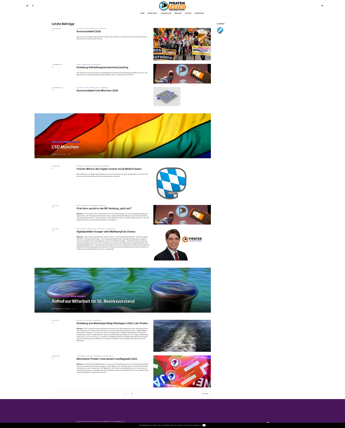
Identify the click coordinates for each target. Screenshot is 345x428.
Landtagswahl (111, 228)
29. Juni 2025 (62, 154)
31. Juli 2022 (55, 205)
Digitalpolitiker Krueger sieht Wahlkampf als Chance (106, 231)
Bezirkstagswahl (82, 228)
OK (204, 425)
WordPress (107, 421)
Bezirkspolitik (93, 28)
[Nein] (343, 425)
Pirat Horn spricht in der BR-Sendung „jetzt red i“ (104, 208)
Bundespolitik (92, 228)
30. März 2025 (56, 166)
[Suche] (33, 5)
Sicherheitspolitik (108, 356)
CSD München (65, 147)
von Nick (54, 154)
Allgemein (80, 28)
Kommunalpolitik (87, 64)
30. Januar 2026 (56, 28)
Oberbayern (97, 64)
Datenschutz (103, 28)
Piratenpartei (75, 142)
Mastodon (322, 6)
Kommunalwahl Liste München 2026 (97, 90)
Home (142, 13)
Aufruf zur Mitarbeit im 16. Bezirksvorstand (93, 301)
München (178, 13)
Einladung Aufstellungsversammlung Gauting (102, 67)
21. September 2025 (57, 87)
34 (132, 394)
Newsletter (106, 166)
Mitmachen (152, 13)
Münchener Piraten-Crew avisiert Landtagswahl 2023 (107, 358)
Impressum (199, 13)
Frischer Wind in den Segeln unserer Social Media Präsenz (109, 168)
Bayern (86, 28)
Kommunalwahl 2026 (89, 31)
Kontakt (188, 13)
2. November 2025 (57, 64)
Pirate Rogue (117, 421)
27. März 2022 (56, 356)
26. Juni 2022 (67, 308)
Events (60, 142)
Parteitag (103, 205)
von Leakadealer (57, 308)
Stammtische (166, 13)
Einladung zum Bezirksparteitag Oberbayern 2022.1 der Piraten (112, 323)
